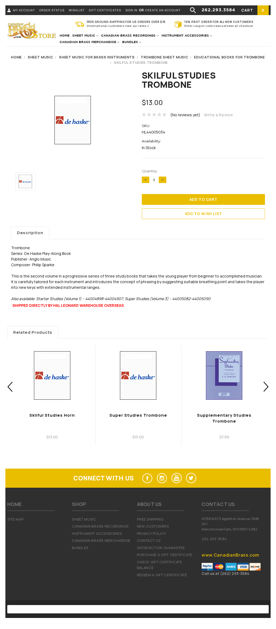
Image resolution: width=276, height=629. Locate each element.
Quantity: (150, 171)
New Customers (153, 526)
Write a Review (218, 114)
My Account (24, 10)
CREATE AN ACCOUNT (163, 10)
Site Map (15, 519)
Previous (10, 387)
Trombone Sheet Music (164, 57)
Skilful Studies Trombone (141, 62)
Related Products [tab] (32, 332)
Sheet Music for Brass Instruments (96, 57)
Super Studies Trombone (138, 415)
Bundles (130, 42)
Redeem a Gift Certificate (162, 574)
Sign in (131, 10)
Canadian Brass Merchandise (88, 42)
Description (30, 233)
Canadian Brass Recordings (129, 35)
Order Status (51, 10)
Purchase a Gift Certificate (164, 554)
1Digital (194, 609)
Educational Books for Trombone (229, 57)
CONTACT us (149, 540)
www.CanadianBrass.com (230, 555)
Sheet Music (84, 35)
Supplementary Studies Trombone (224, 418)
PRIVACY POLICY (151, 533)
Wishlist (77, 10)
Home (65, 35)
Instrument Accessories (185, 35)
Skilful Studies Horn (52, 415)
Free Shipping (150, 519)
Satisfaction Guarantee (161, 547)
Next (266, 387)
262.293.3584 (218, 10)
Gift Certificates (105, 10)
